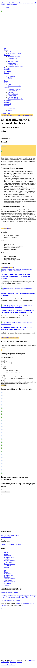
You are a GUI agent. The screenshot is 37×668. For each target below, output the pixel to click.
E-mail (3, 490)
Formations (7, 555)
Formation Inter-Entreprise (15, 66)
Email (2, 367)
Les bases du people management (10, 600)
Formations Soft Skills (14, 56)
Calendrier (7, 69)
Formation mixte (12, 58)
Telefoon (3, 368)
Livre (9, 51)
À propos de (7, 71)
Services (6, 55)
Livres (6, 554)
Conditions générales (16, 662)
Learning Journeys (13, 64)
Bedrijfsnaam (5, 363)
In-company (7, 68)
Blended (20, 378)
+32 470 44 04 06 (6, 537)
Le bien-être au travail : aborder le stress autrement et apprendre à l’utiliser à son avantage (15, 276)
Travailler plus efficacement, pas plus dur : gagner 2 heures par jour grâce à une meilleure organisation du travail (18, 596)
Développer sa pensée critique (9, 592)
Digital (5, 378)
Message (3, 375)
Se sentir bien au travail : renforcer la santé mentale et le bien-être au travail (16, 328)
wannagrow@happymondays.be (10, 535)
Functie (3, 365)
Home (6, 48)
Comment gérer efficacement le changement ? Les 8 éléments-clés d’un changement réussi (17, 311)
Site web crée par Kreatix (8, 665)
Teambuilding (12, 63)
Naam (2, 361)
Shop (5, 50)
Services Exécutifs (13, 61)
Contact (6, 73)
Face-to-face (12, 378)
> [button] (1, 286)
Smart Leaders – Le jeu (14, 53)
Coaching (10, 60)
